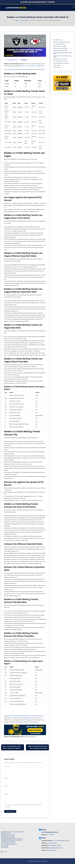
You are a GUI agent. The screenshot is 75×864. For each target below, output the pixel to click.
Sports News (24, 20)
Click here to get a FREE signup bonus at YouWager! (37, 2)
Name (6, 778)
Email (6, 786)
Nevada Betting (13, 69)
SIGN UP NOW (57, 67)
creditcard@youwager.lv (56, 848)
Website (6, 794)
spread (29, 718)
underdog (25, 720)
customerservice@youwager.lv (61, 840)
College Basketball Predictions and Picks (62, 53)
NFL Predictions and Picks (60, 46)
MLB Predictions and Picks (60, 50)
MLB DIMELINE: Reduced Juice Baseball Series (13, 832)
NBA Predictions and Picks (60, 48)
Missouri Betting (24, 69)
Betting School (40, 716)
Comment (7, 766)
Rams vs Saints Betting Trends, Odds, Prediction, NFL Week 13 (12, 747)
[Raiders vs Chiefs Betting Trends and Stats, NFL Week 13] (25, 46)
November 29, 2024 (13, 60)
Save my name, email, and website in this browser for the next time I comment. (23, 806)
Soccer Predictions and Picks (61, 63)
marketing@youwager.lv (54, 845)
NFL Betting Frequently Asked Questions (20, 716)
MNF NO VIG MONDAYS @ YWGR (61, 42)
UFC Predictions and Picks (60, 61)
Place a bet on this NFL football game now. (33, 66)
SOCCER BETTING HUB (59, 44)
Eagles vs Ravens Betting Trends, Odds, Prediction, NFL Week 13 (37, 747)
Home (17, 20)
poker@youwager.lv (50, 850)
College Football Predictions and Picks (62, 56)
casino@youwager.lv (51, 843)
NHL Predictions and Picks (60, 59)
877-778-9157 (50, 834)
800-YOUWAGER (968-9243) (49, 832)
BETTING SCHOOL (57, 40)
